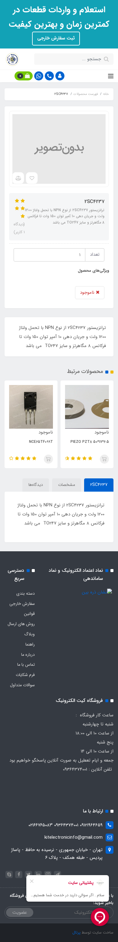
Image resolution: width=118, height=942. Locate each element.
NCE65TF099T (41, 442)
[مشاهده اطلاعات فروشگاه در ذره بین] (97, 592)
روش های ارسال (21, 624)
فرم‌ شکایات (25, 674)
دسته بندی (25, 593)
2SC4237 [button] (98, 484)
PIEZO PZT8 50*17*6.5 (89, 442)
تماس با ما (26, 664)
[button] (59, 75)
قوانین (29, 613)
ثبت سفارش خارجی (56, 38)
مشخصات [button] (66, 484)
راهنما (30, 644)
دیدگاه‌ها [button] (35, 484)
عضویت (19, 912)
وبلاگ (29, 634)
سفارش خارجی (22, 603)
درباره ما (28, 654)
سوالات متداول (22, 685)
